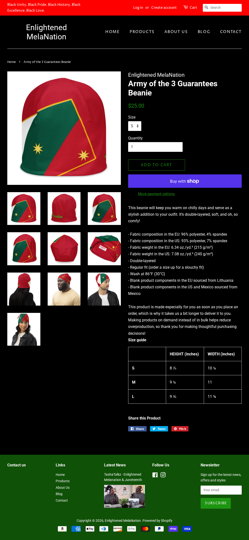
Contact (231, 31)
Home (112, 31)
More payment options (156, 194)
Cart (193, 7)
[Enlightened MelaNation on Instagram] (163, 476)
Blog (204, 31)
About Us (176, 31)
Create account (164, 7)
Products (142, 31)
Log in (138, 7)
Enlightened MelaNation (46, 32)
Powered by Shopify (157, 521)
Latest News (115, 465)
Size (131, 117)
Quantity (135, 138)
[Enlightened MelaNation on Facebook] (155, 476)
